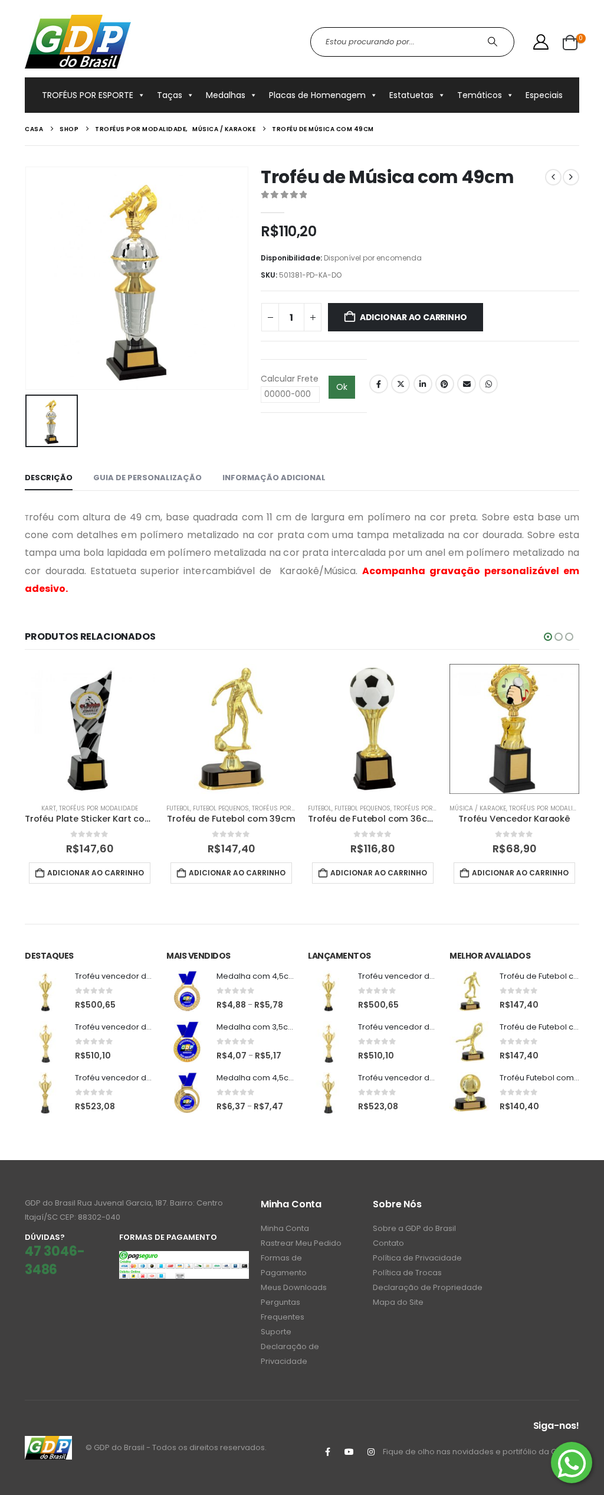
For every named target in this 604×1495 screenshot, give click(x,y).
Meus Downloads (294, 1287)
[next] (571, 177)
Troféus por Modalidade (98, 808)
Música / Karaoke (477, 808)
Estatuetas (411, 95)
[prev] (553, 177)
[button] (548, 637)
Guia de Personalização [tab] (147, 477)
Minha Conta (285, 1228)
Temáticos (479, 95)
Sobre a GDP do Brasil (414, 1228)
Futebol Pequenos (221, 808)
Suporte (276, 1331)
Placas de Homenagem (317, 95)
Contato (388, 1243)
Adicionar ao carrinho (413, 317)
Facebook (378, 383)
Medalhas (225, 95)
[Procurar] (494, 42)
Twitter (400, 383)
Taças (169, 95)
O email (466, 383)
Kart (48, 808)
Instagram (371, 1452)
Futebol (178, 808)
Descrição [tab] (49, 477)
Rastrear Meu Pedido (301, 1243)
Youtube (349, 1452)
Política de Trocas (407, 1272)
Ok (341, 387)
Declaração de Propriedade (427, 1287)
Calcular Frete (290, 379)
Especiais (544, 95)
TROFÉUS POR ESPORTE (87, 95)
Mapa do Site (398, 1302)
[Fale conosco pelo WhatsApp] (571, 1462)
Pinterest (444, 383)
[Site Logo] (78, 42)
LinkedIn (422, 383)
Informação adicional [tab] (274, 477)
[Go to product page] (90, 729)
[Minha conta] (541, 42)
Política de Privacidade (417, 1257)
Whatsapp (488, 383)
